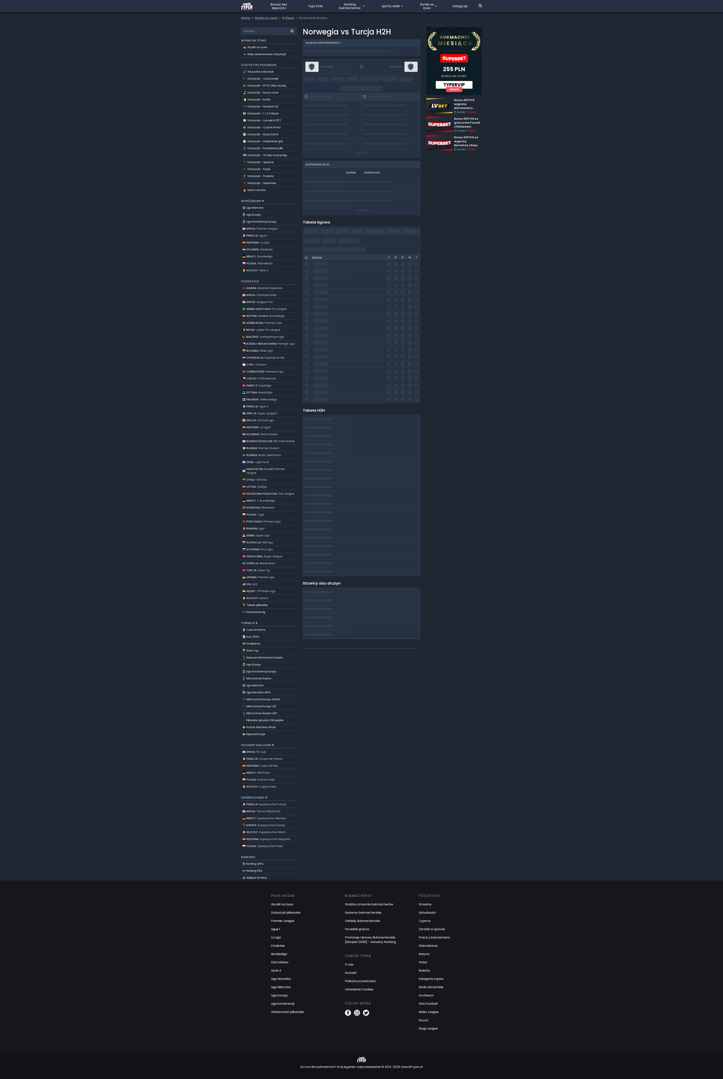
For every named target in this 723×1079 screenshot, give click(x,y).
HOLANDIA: (259, 249)
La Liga (276, 937)
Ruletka (424, 970)
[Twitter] (366, 1013)
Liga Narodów (281, 979)
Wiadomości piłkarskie (287, 1012)
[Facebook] (348, 1013)
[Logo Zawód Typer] (246, 6)
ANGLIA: (262, 228)
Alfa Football (428, 1003)
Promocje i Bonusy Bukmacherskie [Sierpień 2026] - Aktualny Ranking (370, 939)
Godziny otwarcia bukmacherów (369, 904)
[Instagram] (357, 1013)
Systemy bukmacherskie (363, 912)
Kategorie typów (431, 979)
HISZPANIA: (257, 242)
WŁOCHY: (257, 270)
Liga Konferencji (282, 1003)
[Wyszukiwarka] (480, 5)
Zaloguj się (460, 6)
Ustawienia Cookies (359, 989)
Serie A (276, 970)
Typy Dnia (315, 6)
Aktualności (427, 912)
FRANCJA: (257, 235)
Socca (423, 1020)
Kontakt (351, 973)
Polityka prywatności (360, 981)
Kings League (428, 1028)
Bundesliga (279, 954)
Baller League (429, 1012)
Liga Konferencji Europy (261, 222)
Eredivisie (278, 946)
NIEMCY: (259, 256)
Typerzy (425, 921)
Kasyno (424, 954)
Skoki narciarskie (431, 987)
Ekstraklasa (279, 962)
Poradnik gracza (357, 929)
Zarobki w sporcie (432, 929)
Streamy (425, 904)
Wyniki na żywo (427, 6)
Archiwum (426, 995)
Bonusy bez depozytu (278, 6)
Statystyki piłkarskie (285, 912)
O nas (349, 964)
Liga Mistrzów (254, 208)
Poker (423, 962)
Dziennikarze (428, 946)
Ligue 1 (275, 929)
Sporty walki (391, 6)
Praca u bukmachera (434, 937)
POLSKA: (259, 263)
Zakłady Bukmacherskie (362, 921)
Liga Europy (253, 215)
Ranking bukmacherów (350, 6)
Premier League (282, 921)
